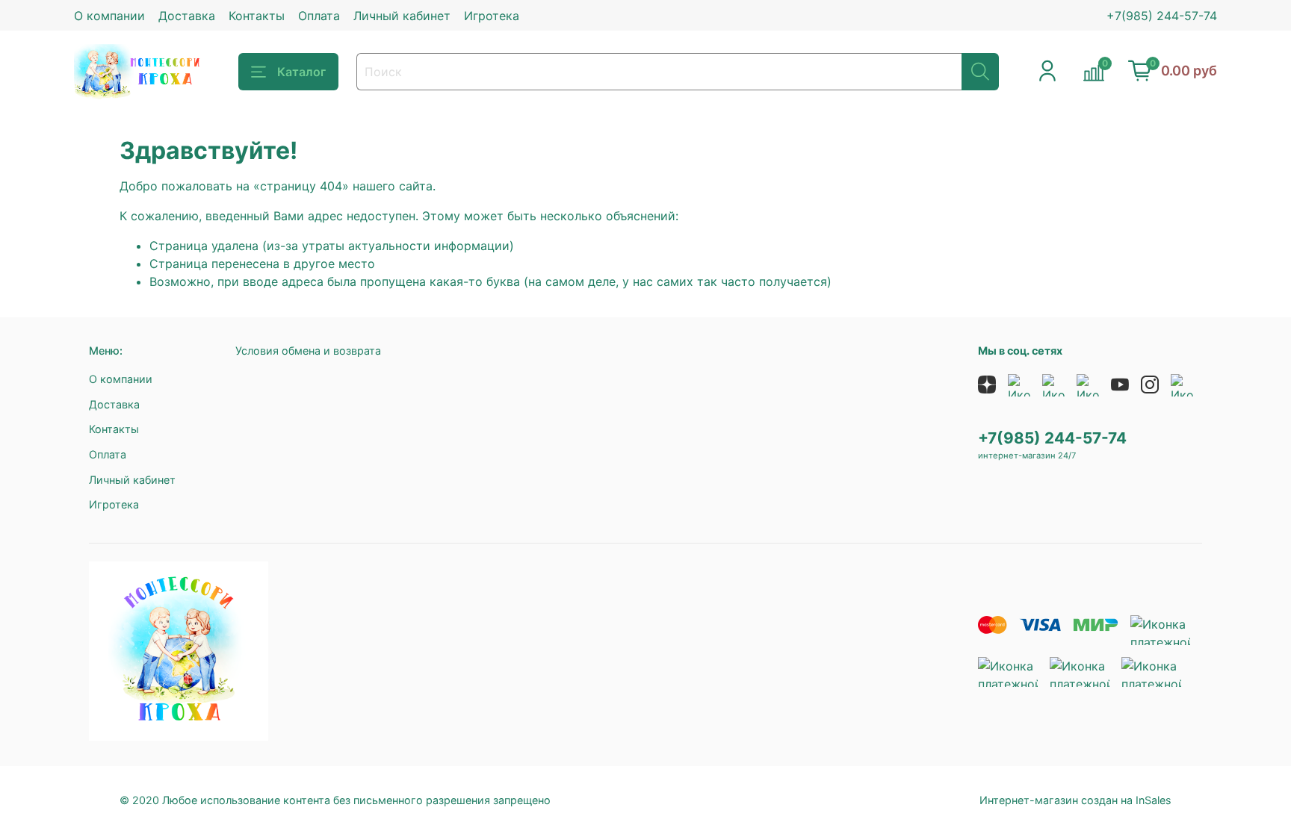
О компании (109, 15)
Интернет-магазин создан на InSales (1075, 800)
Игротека (491, 15)
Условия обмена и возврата (308, 350)
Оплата (319, 15)
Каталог (301, 71)
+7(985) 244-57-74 (1161, 15)
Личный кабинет (402, 15)
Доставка (186, 15)
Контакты (257, 15)
